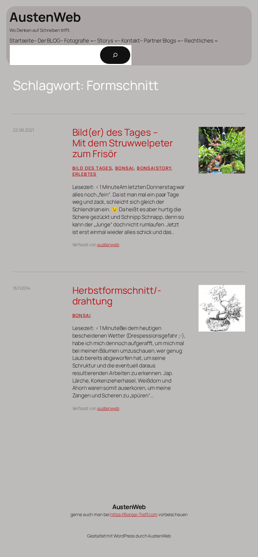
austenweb (108, 244)
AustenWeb (45, 17)
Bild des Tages (92, 168)
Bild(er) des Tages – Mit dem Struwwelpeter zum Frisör (122, 143)
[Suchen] (115, 55)
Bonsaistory (154, 168)
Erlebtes (84, 174)
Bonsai (124, 168)
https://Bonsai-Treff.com (133, 514)
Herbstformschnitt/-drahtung (116, 295)
